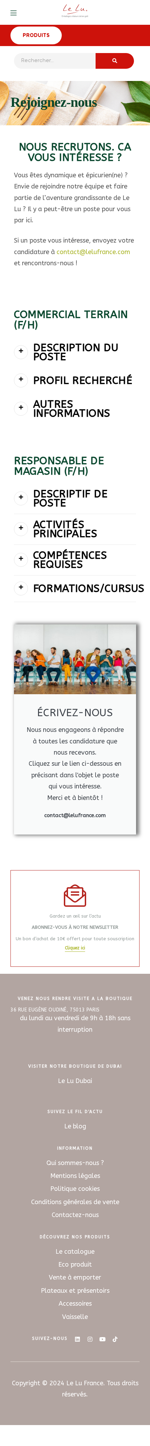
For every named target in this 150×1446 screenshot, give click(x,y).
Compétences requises (70, 560)
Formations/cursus (88, 588)
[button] (75, 352)
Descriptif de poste (70, 498)
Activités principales (65, 529)
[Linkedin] (77, 1339)
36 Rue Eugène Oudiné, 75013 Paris (55, 1010)
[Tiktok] (115, 1339)
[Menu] (18, 12)
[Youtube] (102, 1339)
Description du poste (75, 352)
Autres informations (71, 409)
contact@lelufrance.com (93, 252)
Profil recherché (83, 380)
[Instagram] (90, 1339)
